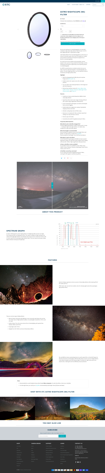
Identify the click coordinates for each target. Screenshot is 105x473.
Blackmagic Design (34, 459)
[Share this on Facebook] (64, 158)
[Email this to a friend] (71, 158)
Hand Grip (18, 457)
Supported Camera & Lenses (51, 448)
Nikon (82, 88)
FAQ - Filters (62, 457)
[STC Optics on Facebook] (76, 462)
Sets (17, 448)
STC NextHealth (63, 461)
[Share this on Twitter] (61, 158)
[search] (98, 4)
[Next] (58, 29)
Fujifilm (64, 89)
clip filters (79, 133)
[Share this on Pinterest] (68, 158)
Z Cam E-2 (74, 91)
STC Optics (21, 469)
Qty (61, 29)
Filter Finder (75, 4)
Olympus (72, 89)
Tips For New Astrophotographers (66, 454)
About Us (81, 4)
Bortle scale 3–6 (71, 78)
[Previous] (18, 29)
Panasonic (76, 89)
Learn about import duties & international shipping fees (70, 41)
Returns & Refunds (49, 450)
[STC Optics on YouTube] (78, 462)
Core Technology (63, 450)
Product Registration (49, 457)
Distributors (62, 459)
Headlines (62, 446)
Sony (85, 88)
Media (61, 463)
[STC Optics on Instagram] (80, 462)
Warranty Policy (49, 454)
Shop (68, 4)
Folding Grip (19, 454)
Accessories (19, 463)
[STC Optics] (6, 4)
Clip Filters (18, 450)
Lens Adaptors (19, 459)
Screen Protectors (20, 461)
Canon (79, 88)
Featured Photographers (64, 452)
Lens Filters (19, 446)
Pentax (67, 89)
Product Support (49, 446)
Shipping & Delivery (49, 452)
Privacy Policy (48, 459)
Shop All (18, 465)
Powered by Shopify (27, 469)
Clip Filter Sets (19, 452)
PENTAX (32, 461)
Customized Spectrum (50, 461)
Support (88, 4)
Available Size (63, 23)
